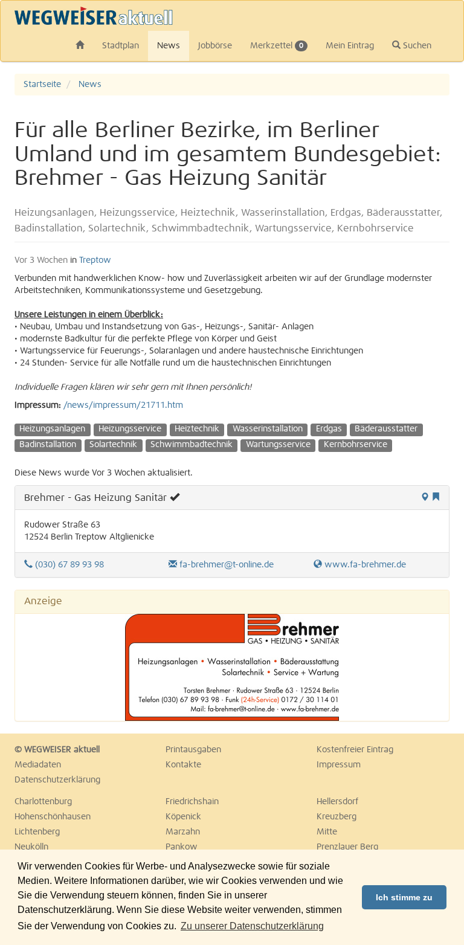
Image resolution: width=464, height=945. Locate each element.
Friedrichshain (192, 802)
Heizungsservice (129, 429)
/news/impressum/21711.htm (123, 405)
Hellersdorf (337, 802)
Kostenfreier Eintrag (355, 750)
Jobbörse (215, 46)
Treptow (95, 260)
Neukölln (31, 847)
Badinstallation (47, 444)
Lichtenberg (37, 832)
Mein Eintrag (350, 46)
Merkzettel (276, 46)
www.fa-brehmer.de (364, 565)
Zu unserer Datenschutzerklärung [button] (252, 926)
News (168, 46)
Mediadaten (37, 765)
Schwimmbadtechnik (191, 444)
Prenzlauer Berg (347, 847)
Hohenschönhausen (52, 817)
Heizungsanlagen (52, 429)
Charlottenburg (43, 802)
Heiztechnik (197, 429)
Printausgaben (193, 750)
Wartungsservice (278, 444)
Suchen (416, 46)
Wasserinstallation (268, 429)
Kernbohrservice (355, 444)
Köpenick (183, 817)
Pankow (182, 847)
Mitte (327, 832)
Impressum (339, 765)
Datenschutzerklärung (57, 780)
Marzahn (183, 832)
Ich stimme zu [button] (404, 897)
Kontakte (183, 765)
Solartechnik (113, 444)
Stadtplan (120, 46)
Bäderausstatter (386, 429)
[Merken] (435, 498)
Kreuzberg (336, 817)
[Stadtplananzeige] (424, 498)
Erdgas (329, 429)
